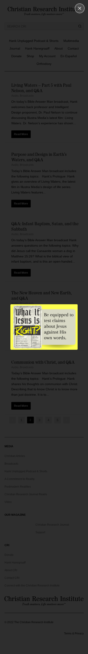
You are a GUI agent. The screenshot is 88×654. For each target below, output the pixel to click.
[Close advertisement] (80, 8)
